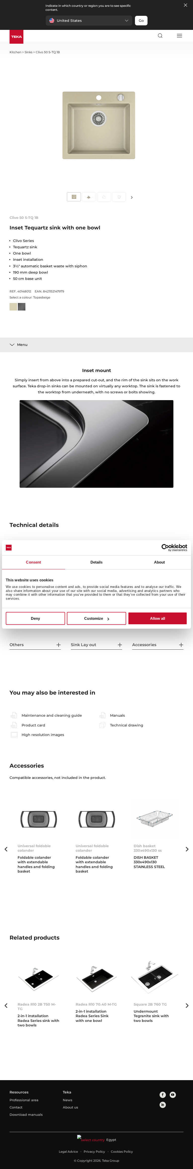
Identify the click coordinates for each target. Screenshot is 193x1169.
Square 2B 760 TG (150, 1004)
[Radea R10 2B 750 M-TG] (38, 977)
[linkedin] (162, 1104)
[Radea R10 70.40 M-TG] (96, 977)
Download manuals (26, 1115)
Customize (93, 618)
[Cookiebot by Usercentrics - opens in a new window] (165, 547)
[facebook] (162, 1094)
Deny (35, 618)
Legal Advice (68, 1151)
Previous (5, 849)
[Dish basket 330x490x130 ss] (154, 819)
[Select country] (169, 35)
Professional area (24, 1100)
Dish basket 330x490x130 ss (148, 848)
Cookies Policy (122, 1151)
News (67, 1100)
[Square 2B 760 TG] (154, 977)
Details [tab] (96, 562)
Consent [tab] (33, 562)
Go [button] (141, 20)
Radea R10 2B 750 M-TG (37, 1006)
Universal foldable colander (34, 848)
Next (132, 197)
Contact (16, 1107)
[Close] (185, 5)
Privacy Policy (94, 1151)
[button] (88, 20)
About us (70, 1107)
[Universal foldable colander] (38, 819)
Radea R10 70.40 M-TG (96, 1004)
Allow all (157, 618)
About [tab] (159, 562)
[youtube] (172, 1094)
